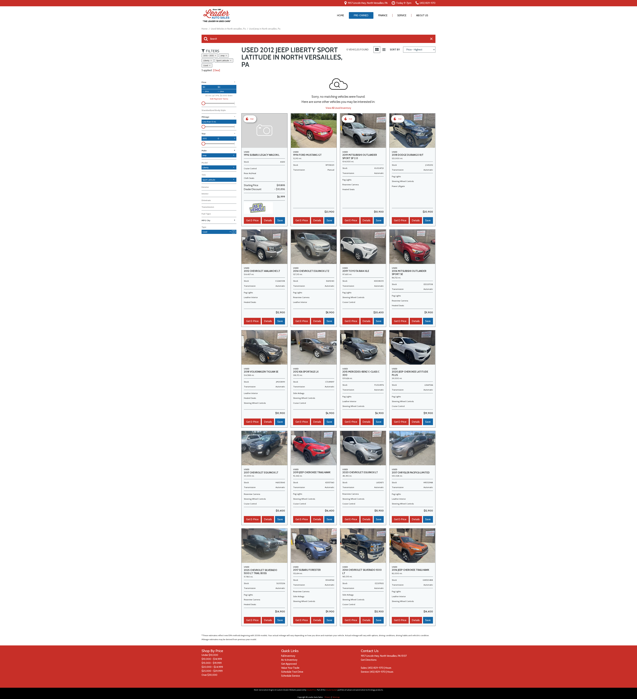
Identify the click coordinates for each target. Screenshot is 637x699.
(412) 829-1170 (376, 667)
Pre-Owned (361, 15)
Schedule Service (290, 675)
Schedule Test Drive (292, 671)
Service (401, 15)
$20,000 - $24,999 (212, 666)
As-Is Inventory (289, 659)
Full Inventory (288, 655)
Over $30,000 (209, 674)
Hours (388, 667)
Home (340, 15)
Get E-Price (252, 220)
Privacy (328, 697)
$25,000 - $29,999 (212, 670)
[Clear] (216, 70)
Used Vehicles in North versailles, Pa (228, 28)
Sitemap (336, 697)
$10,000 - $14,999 (212, 659)
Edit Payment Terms (219, 99)
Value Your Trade (290, 667)
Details (268, 220)
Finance (383, 15)
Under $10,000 (210, 655)
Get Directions (369, 659)
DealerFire (311, 690)
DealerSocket (331, 690)
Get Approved (289, 663)
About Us (422, 15)
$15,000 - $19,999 (212, 663)
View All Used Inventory (338, 107)
